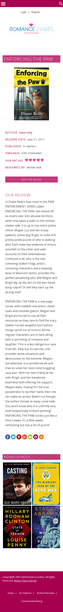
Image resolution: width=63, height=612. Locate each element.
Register (35, 12)
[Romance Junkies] (31, 28)
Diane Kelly (25, 132)
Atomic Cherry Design (25, 580)
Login (23, 12)
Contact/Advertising (31, 601)
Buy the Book (31, 179)
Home (11, 593)
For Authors (25, 593)
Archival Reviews (46, 593)
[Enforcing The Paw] (31, 93)
